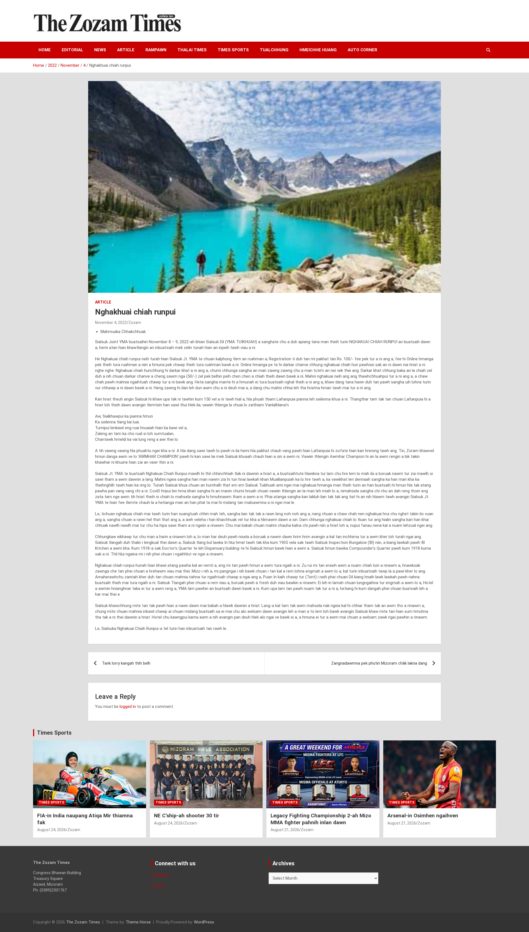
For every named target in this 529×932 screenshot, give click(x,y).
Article (125, 49)
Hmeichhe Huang (318, 49)
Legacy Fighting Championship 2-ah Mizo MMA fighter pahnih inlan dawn (321, 819)
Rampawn (155, 49)
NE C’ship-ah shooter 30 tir (186, 815)
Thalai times (192, 49)
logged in (128, 706)
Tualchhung (274, 49)
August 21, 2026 (285, 830)
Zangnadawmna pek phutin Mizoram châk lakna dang (379, 663)
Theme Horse (138, 922)
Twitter (157, 885)
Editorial (72, 49)
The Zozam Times (83, 922)
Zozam (134, 322)
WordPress (204, 922)
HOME (45, 49)
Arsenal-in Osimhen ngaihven (422, 815)
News (100, 49)
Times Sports (54, 732)
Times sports (233, 49)
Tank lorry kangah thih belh (126, 663)
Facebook (160, 875)
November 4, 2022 (111, 322)
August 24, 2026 (51, 830)
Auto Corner (362, 49)
